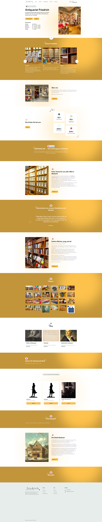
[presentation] (25, 61)
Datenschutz (55, 493)
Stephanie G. (51, 225)
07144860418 (74, 2)
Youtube (68, 403)
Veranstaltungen (45, 1)
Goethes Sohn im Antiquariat (67, 343)
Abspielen (33, 403)
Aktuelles (36, 18)
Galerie (27, 127)
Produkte (40, 1)
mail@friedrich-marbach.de (70, 491)
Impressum (55, 1)
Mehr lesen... (54, 191)
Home (36, 1)
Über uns (51, 1)
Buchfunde (46, 343)
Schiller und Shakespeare (31, 343)
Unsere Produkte (28, 18)
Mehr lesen (27, 346)
